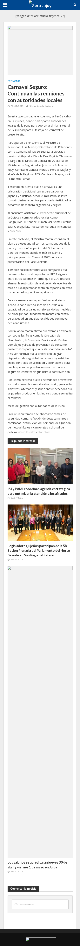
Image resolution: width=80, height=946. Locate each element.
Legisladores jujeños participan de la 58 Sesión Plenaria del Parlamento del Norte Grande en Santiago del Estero (39, 550)
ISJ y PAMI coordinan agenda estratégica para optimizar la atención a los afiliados (39, 491)
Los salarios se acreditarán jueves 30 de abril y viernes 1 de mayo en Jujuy (37, 864)
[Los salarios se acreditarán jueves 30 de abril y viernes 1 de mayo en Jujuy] (40, 712)
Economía (14, 81)
